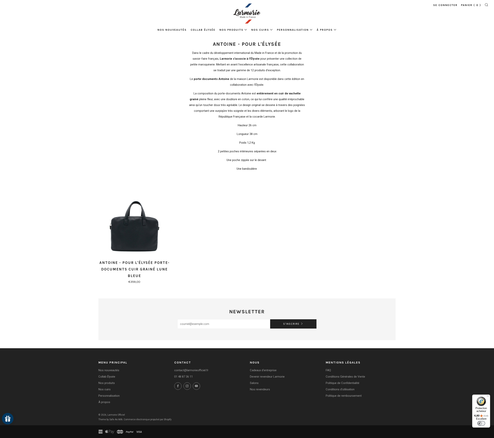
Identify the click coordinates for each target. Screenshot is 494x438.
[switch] (481, 423)
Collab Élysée (203, 29)
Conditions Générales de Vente (345, 376)
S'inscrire (291, 323)
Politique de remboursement (344, 395)
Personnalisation (293, 29)
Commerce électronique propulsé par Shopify (148, 419)
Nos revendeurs (260, 389)
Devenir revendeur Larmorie (267, 376)
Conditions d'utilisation (340, 389)
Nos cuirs (260, 29)
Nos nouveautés (172, 29)
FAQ (328, 370)
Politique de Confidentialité (342, 383)
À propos (325, 29)
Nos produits (231, 29)
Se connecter (445, 5)
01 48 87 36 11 (183, 376)
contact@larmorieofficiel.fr (191, 370)
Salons (254, 383)
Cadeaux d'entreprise (263, 370)
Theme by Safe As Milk (110, 419)
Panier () (471, 5)
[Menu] (488, 397)
